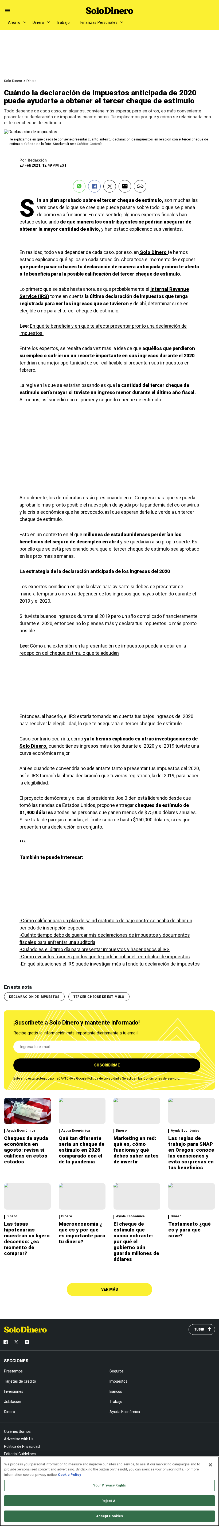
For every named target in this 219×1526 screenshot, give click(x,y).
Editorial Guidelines (20, 1454)
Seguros (117, 1371)
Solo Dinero (13, 81)
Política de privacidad (103, 1078)
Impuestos (118, 1381)
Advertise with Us (18, 1439)
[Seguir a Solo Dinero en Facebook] (5, 1342)
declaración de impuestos (34, 997)
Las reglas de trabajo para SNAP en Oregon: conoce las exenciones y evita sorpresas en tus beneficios (191, 1153)
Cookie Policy (69, 1475)
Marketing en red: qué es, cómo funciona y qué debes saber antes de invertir (136, 1150)
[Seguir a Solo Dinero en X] (16, 1342)
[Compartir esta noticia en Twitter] (109, 186)
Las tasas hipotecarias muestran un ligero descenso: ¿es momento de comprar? (27, 1238)
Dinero (38, 22)
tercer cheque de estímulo (98, 997)
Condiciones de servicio (161, 1078)
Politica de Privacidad (22, 1446)
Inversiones (13, 1391)
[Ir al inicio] (25, 1329)
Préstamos (13, 1371)
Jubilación (12, 1401)
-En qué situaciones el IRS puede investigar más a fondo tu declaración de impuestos (109, 964)
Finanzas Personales (99, 22)
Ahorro (14, 22)
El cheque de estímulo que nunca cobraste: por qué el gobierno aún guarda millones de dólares (136, 1241)
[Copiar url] (140, 186)
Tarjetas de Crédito (20, 1381)
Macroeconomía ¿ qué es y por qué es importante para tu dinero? (82, 1233)
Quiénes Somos (17, 1431)
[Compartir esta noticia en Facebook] (94, 186)
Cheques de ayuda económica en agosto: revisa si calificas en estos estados (26, 1150)
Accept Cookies (109, 1516)
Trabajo (63, 22)
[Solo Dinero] (109, 10)
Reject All (109, 1501)
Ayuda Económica (20, 1130)
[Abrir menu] (8, 11)
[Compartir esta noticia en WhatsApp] (79, 186)
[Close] (210, 1465)
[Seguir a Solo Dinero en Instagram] (27, 1342)
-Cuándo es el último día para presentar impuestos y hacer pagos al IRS (94, 949)
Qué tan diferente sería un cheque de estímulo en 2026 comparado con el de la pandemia (81, 1150)
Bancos (116, 1391)
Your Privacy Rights (109, 1485)
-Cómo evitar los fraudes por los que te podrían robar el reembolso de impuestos (104, 956)
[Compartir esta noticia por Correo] (125, 186)
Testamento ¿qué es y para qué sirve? (189, 1230)
